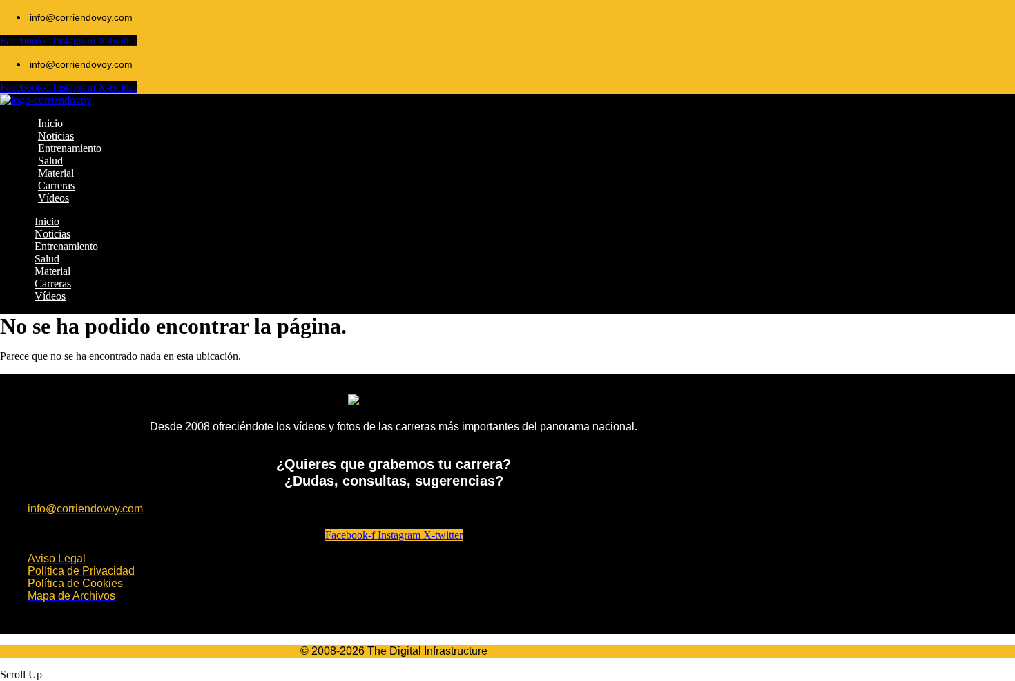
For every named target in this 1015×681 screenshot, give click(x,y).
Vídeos (50, 296)
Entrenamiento (66, 246)
